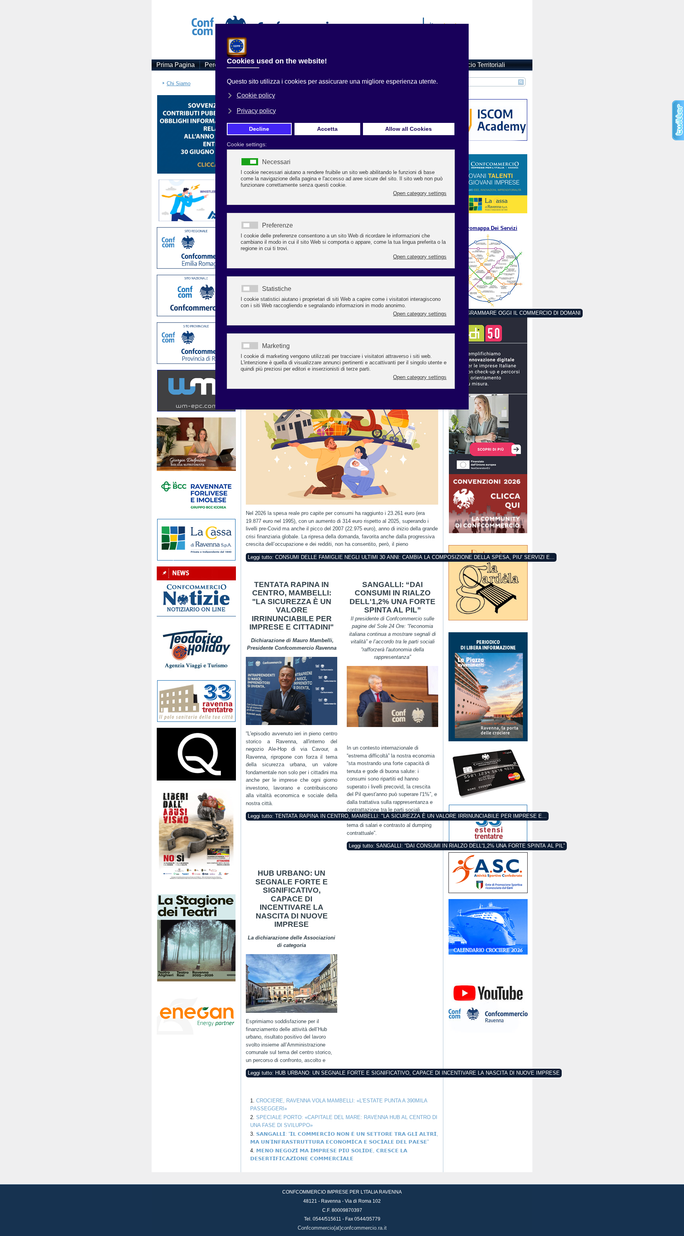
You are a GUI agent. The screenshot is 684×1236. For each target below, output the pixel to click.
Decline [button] (259, 129)
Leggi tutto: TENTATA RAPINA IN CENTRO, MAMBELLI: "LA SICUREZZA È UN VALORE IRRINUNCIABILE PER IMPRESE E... (397, 816)
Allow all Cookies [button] (408, 129)
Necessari (276, 162)
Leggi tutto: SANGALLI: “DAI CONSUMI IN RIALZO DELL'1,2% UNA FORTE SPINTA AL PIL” (457, 846)
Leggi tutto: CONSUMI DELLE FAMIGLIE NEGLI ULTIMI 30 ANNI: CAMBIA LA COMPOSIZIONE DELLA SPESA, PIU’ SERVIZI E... (401, 557)
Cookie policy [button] (256, 95)
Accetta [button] (327, 129)
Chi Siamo (178, 83)
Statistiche (276, 289)
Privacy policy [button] (256, 110)
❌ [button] (461, 31)
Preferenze (277, 225)
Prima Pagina (175, 64)
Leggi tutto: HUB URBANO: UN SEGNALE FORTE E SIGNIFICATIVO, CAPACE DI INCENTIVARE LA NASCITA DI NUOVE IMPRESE (404, 1073)
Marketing (276, 346)
